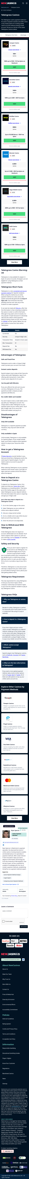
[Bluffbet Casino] (6, 118)
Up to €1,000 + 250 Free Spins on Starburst (14, 172)
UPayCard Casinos (9, 806)
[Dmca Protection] (7, 1158)
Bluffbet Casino (14, 116)
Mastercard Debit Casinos (11, 786)
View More (14, 262)
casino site (16, 486)
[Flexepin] (14, 698)
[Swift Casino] (6, 228)
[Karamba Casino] (6, 81)
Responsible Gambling (9, 1048)
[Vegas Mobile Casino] (6, 191)
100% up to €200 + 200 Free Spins (14, 98)
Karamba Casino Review (13, 86)
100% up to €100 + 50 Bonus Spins (14, 244)
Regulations (5, 1068)
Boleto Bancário (7, 456)
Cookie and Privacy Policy (9, 1029)
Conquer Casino (14, 43)
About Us (5, 969)
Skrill (13, 675)
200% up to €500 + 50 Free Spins (14, 208)
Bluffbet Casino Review (13, 123)
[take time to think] (23, 1163)
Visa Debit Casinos (9, 744)
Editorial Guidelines (8, 1019)
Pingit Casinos (7, 724)
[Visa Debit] (14, 739)
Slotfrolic (9, 655)
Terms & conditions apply (14, 72)
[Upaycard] (14, 801)
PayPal (18, 675)
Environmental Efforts (8, 1004)
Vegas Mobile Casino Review (13, 196)
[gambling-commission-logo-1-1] (5, 1167)
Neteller (17, 537)
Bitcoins (18, 308)
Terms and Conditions (8, 1034)
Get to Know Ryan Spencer (9, 884)
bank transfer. (11, 539)
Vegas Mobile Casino (15, 190)
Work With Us (6, 984)
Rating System (6, 1024)
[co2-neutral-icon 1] (22, 1157)
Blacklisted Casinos (8, 1073)
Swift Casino (13, 226)
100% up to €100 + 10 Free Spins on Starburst (14, 62)
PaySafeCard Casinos (9, 765)
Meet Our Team (7, 974)
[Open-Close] (27, 3)
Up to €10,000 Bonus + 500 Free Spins (14, 135)
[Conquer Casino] (6, 44)
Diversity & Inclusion (8, 999)
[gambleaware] (5, 1163)
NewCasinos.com (5, 7)
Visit (14, 67)
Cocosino (15, 655)
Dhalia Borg (14, 895)
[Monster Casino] (6, 154)
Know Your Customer (8, 1063)
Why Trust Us (6, 979)
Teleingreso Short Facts (11, 35)
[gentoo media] (14, 1167)
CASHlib (5, 321)
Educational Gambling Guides (11, 1053)
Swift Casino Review (13, 233)
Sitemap (4, 1083)
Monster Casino (14, 153)
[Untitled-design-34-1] (14, 1163)
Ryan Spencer (15, 830)
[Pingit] (14, 718)
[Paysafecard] (14, 760)
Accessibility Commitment (10, 1009)
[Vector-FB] (23, 959)
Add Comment (24, 926)
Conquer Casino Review (13, 49)
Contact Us (5, 989)
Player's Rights (6, 1058)
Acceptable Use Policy (8, 1039)
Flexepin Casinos (8, 703)
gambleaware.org (16, 1106)
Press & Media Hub (8, 994)
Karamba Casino (14, 80)
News (4, 1078)
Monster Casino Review (13, 159)
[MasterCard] (14, 780)
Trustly (9, 675)
